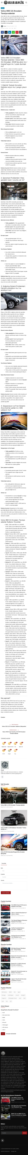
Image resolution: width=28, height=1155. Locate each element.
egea (19, 992)
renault (17, 995)
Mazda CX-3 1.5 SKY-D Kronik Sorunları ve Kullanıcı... (18, 964)
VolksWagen (10, 995)
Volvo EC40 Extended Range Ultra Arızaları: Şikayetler (13, 852)
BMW (10, 992)
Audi (3, 1012)
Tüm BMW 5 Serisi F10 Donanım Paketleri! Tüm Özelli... (19, 905)
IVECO (3, 1029)
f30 (10, 1001)
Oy (3, 1033)
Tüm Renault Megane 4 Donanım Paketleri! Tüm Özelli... (19, 921)
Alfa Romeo (4, 992)
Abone (24, 1133)
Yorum (2, 880)
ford (3, 1001)
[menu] (2, 2)
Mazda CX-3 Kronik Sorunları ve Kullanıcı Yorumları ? (19, 972)
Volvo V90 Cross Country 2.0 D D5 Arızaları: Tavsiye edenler (14, 732)
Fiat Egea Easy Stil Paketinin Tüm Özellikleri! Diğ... (18, 1106)
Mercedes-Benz (6, 1015)
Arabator (13, 908)
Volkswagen (5, 1025)
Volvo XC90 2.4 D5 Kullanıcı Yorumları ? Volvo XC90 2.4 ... (13, 828)
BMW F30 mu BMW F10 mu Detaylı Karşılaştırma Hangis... (19, 1114)
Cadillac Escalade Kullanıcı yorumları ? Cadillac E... (17, 928)
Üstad (2, 770)
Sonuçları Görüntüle (11, 1033)
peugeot (23, 995)
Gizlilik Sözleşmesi (5, 1151)
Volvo (3, 1020)
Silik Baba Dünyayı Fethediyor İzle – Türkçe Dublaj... (18, 949)
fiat (14, 992)
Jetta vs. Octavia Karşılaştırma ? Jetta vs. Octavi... (19, 913)
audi (24, 998)
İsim (2, 868)
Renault (4, 1022)
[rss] (2, 1140)
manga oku (13, 1151)
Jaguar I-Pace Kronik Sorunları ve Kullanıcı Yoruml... (18, 979)
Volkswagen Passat (12, 998)
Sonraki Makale (13, 730)
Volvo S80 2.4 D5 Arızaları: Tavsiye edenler (13, 805)
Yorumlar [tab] (4, 863)
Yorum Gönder (5, 892)
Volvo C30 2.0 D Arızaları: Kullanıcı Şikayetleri (14, 726)
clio (7, 1001)
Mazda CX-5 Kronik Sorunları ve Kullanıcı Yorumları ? (19, 956)
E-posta (3, 874)
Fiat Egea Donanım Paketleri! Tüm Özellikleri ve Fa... (18, 936)
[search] (26, 2)
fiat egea (3, 995)
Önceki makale (14, 724)
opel (20, 998)
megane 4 (4, 998)
